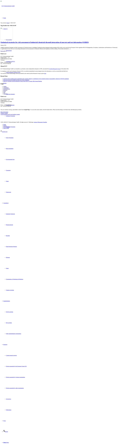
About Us (5, 93)
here (45, 73)
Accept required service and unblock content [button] (10, 114)
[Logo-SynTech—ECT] (8, 6)
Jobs (4, 92)
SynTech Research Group (54, 68)
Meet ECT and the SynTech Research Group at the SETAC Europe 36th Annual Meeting (22, 81)
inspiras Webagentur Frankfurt (40, 122)
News (4, 91)
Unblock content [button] (4, 113)
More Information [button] (4, 112)
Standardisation (6, 88)
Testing (4, 86)
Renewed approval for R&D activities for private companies (16, 80)
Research (5, 90)
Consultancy (6, 87)
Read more (4, 51)
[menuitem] (60, 138)
